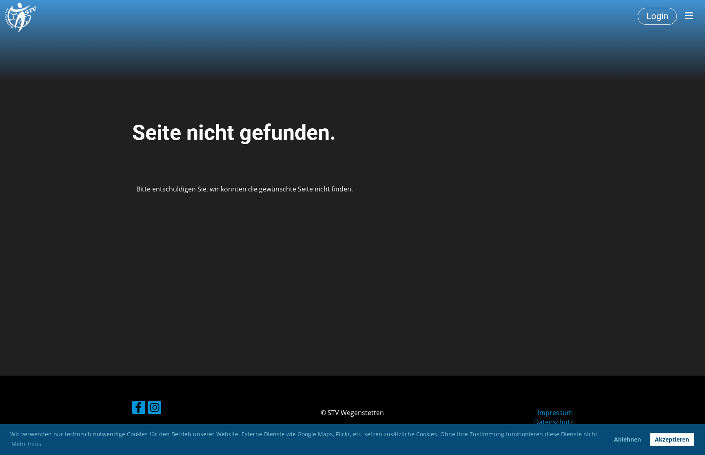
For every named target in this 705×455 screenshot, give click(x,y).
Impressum (555, 412)
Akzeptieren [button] (672, 439)
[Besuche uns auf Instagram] (154, 409)
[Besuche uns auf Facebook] (138, 409)
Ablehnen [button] (627, 439)
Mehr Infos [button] (26, 444)
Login (657, 16)
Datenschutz (553, 422)
